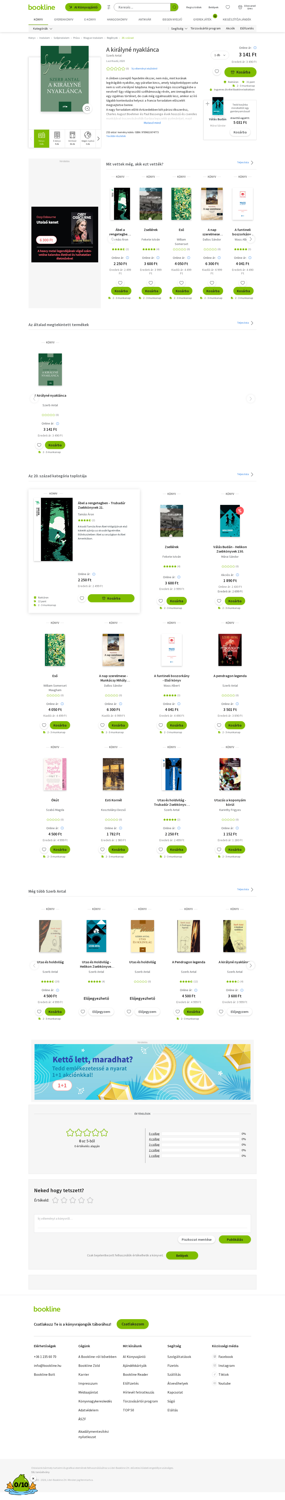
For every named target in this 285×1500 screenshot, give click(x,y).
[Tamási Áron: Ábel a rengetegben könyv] (120, 204)
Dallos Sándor (212, 239)
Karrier (83, 1374)
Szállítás (174, 1374)
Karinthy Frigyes (230, 810)
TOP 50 (128, 1410)
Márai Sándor (230, 557)
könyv (120, 177)
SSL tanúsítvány (40, 1472)
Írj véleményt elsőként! (144, 68)
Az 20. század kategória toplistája (57, 475)
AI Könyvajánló (86, 7)
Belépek (213, 7)
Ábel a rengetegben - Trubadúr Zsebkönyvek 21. (120, 231)
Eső (181, 229)
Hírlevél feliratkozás (138, 1392)
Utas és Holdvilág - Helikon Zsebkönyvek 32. (96, 964)
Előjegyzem (101, 1011)
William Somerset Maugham (181, 243)
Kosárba (243, 72)
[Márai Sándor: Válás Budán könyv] (230, 521)
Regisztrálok (194, 7)
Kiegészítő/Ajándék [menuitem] (237, 19)
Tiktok (223, 1374)
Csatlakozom (133, 1324)
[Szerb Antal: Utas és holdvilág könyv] (171, 774)
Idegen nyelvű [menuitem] (172, 19)
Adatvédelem (88, 1410)
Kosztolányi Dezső (113, 810)
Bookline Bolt (44, 1374)
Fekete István (151, 239)
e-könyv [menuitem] (90, 19)
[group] (41, 139)
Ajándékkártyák (135, 1365)
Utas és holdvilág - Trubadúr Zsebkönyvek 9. (172, 802)
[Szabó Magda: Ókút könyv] (55, 774)
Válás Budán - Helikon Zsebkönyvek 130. (230, 549)
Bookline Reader (135, 1374)
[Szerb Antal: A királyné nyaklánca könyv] (65, 79)
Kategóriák (40, 29)
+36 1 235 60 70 (45, 1356)
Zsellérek (151, 229)
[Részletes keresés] (109, 7)
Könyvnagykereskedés (95, 1401)
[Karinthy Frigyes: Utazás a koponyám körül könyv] (230, 774)
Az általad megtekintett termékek (58, 324)
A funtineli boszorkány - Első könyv (242, 231)
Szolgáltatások (179, 1356)
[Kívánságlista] (228, 7)
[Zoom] (87, 108)
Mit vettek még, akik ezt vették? (134, 164)
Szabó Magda (55, 810)
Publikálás (235, 1239)
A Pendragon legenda (188, 962)
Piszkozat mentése (197, 1239)
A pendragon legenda (230, 675)
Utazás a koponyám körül (230, 802)
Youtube (224, 1383)
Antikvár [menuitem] (144, 19)
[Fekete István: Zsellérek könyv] (151, 204)
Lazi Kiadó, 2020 (115, 61)
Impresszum (88, 1383)
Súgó (171, 1401)
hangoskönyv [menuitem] (117, 19)
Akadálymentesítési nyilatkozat (93, 1434)
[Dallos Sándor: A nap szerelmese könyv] (212, 204)
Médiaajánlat (88, 1392)
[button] (98, 139)
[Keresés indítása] (174, 7)
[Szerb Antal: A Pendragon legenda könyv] (188, 936)
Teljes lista (243, 162)
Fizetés (173, 1365)
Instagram (226, 1365)
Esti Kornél (113, 800)
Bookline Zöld (89, 1365)
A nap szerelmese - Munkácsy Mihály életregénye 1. (212, 231)
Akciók (230, 28)
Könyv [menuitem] (38, 19)
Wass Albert (243, 239)
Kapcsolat (175, 1392)
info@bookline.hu (47, 1365)
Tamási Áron (120, 239)
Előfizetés (247, 28)
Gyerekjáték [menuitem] (204, 17)
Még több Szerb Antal (47, 891)
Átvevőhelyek (177, 1383)
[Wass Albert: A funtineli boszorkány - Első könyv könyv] (242, 204)
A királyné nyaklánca (50, 395)
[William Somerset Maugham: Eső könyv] (181, 204)
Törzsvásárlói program (206, 28)
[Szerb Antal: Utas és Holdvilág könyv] (96, 936)
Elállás (172, 1410)
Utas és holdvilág (50, 962)
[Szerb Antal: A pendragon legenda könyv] (230, 650)
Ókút (55, 800)
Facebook (225, 1356)
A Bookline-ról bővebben (97, 1356)
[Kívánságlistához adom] (217, 71)
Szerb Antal (50, 405)
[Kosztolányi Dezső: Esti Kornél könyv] (113, 774)
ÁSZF (82, 1419)
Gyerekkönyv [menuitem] (63, 19)
